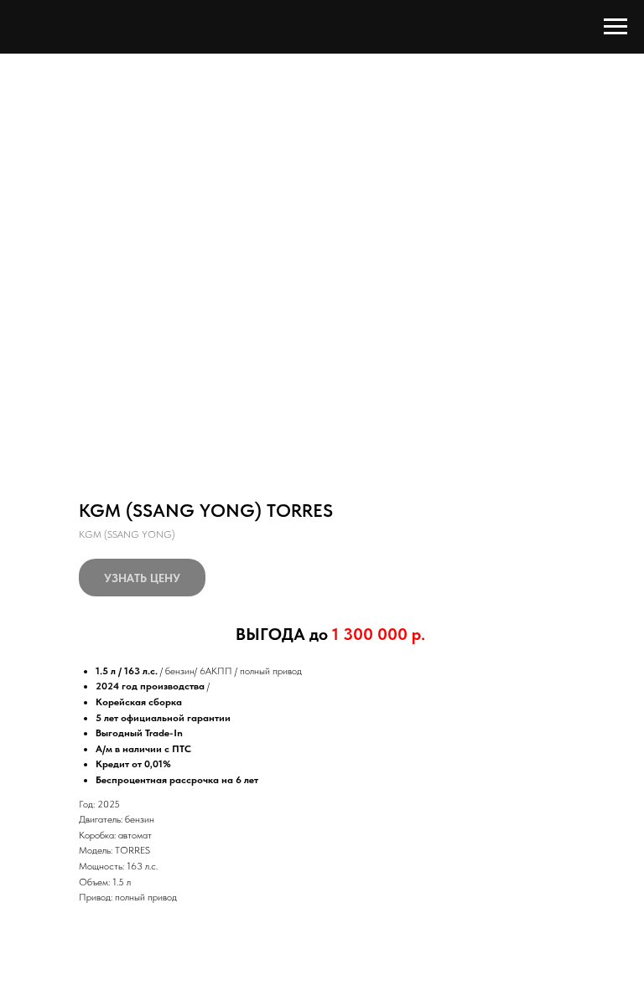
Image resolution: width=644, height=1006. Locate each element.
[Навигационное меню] (615, 26)
